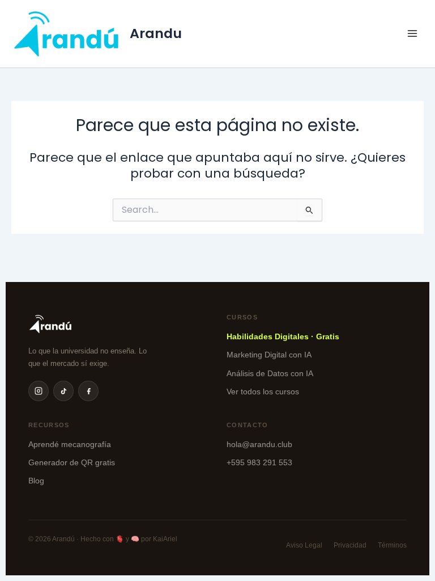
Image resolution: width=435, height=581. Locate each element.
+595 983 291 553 (259, 462)
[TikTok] (63, 391)
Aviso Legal (304, 545)
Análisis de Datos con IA (270, 373)
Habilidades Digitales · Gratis (283, 336)
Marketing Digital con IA (269, 354)
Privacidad (350, 545)
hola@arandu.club (259, 444)
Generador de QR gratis (71, 462)
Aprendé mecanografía (69, 444)
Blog (36, 480)
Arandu (156, 33)
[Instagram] (38, 391)
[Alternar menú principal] (412, 33)
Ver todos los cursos (263, 391)
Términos (392, 545)
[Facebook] (88, 391)
